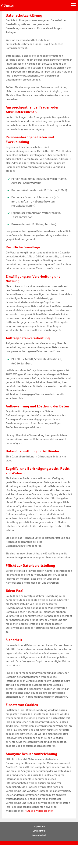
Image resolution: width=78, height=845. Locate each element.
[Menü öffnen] (73, 5)
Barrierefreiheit (39, 835)
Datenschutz (39, 830)
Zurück (9, 6)
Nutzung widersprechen (39, 810)
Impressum (39, 826)
